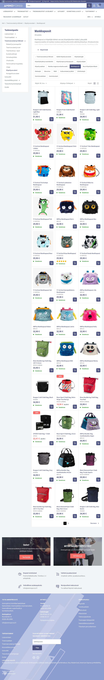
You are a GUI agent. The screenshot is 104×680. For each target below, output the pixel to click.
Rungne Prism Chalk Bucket (66, 110)
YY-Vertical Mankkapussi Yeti (42, 290)
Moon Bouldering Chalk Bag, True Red (89, 398)
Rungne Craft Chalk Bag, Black (43, 397)
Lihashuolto (10, 60)
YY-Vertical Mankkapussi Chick (66, 146)
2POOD (35, 436)
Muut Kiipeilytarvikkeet (90, 66)
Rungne (35, 114)
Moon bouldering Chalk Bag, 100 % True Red (42, 508)
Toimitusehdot (84, 607)
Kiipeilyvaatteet (40, 66)
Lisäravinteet (8, 11)
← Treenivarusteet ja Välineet (44, 57)
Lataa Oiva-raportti (8, 660)
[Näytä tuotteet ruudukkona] (94, 83)
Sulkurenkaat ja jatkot (67, 71)
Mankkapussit (75, 66)
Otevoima (47, 71)
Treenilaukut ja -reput (13, 51)
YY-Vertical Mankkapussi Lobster (41, 147)
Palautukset (83, 613)
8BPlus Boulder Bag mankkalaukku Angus (87, 435)
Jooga (8, 67)
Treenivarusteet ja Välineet (43, 11)
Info (88, 17)
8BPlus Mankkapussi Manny (89, 361)
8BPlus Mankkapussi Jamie (65, 327)
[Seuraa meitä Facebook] (33, 657)
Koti (3, 23)
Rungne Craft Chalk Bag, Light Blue (90, 111)
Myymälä (46, 1)
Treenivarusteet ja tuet (13, 47)
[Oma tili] (94, 5)
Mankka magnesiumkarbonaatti (58, 66)
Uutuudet (61, 11)
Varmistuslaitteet (40, 76)
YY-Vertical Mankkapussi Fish (42, 219)
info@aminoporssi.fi (35, 1)
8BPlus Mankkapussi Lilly (88, 290)
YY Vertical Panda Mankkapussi (90, 253)
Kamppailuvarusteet (12, 73)
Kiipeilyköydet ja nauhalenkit (44, 62)
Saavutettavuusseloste (86, 623)
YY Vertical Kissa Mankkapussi (66, 253)
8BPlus (59, 221)
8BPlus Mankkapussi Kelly (88, 327)
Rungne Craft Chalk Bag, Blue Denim (89, 508)
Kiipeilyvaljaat (81, 62)
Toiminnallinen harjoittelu (14, 64)
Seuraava (93, 523)
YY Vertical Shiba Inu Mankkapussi (86, 184)
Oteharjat (38, 71)
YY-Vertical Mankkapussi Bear (42, 253)
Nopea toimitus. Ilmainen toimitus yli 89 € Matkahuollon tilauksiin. (68, 1)
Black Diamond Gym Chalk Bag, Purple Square (88, 471)
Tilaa (37, 648)
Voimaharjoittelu (11, 57)
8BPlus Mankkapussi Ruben (42, 327)
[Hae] (89, 5)
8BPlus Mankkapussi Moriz (65, 219)
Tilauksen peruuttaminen (87, 627)
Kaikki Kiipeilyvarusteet (64, 57)
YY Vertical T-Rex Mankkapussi (90, 146)
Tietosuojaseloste (85, 617)
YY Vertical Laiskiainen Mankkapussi (64, 184)
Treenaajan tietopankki (86, 620)
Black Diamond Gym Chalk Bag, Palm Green (65, 508)
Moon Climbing (37, 365)
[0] (98, 5)
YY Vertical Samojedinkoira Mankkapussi (65, 291)
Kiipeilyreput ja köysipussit (64, 62)
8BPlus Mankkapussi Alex (88, 219)
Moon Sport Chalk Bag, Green (66, 434)
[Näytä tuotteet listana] (98, 83)
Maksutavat (82, 610)
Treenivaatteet (22, 11)
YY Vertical (36, 150)
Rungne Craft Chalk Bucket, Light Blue (42, 111)
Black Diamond (84, 475)
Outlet (25, 17)
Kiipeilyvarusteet (30, 23)
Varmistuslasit (53, 76)
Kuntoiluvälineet (11, 54)
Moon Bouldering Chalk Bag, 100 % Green (42, 362)
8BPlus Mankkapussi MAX (65, 361)
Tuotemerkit (90, 11)
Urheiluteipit (81, 71)
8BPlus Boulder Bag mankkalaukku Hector (64, 471)
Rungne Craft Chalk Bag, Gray (42, 470)
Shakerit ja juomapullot (13, 44)
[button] (61, 261)
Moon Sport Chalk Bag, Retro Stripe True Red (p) (66, 398)
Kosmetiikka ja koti (74, 11)
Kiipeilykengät (79, 57)
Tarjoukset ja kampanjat (12, 17)
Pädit (55, 71)
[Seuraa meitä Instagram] (37, 657)
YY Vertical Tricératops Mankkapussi (40, 184)
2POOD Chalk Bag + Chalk (41, 434)
